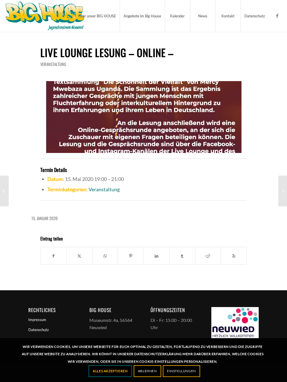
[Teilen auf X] (79, 256)
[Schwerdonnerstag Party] (4, 191)
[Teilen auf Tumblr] (182, 256)
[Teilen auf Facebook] (53, 256)
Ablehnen (147, 371)
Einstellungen (181, 371)
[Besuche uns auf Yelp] (233, 256)
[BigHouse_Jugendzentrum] (45, 16)
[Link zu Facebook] (277, 15)
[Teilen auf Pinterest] (131, 256)
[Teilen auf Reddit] (208, 256)
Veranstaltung (53, 64)
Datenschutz (38, 329)
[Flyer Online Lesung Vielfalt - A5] (143, 117)
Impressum (37, 319)
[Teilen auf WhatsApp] (105, 256)
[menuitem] (97, 16)
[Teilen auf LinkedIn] (156, 256)
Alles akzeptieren (110, 371)
